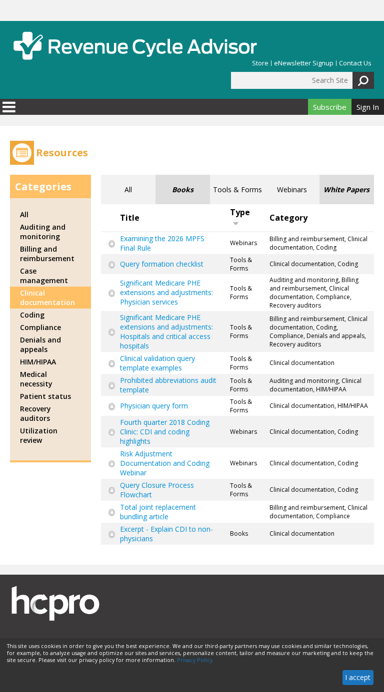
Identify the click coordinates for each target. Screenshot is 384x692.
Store (260, 63)
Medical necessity (36, 378)
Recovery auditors (35, 413)
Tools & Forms (237, 189)
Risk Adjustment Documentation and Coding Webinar (165, 463)
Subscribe (329, 107)
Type (240, 212)
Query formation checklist (162, 264)
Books (183, 189)
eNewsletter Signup (304, 63)
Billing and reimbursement (47, 253)
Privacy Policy (194, 660)
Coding (32, 315)
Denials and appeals (40, 344)
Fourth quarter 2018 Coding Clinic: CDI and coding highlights (165, 431)
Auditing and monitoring (43, 231)
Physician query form (154, 405)
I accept (357, 677)
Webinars (292, 189)
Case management (44, 275)
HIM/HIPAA (38, 361)
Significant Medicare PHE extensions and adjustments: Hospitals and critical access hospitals (166, 331)
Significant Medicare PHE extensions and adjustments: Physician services (166, 292)
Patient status (45, 396)
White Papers (347, 189)
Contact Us (355, 63)
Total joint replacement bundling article (158, 511)
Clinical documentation (47, 297)
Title (130, 217)
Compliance (40, 327)
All (128, 189)
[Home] (135, 45)
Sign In (367, 107)
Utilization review (39, 435)
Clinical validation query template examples (157, 362)
